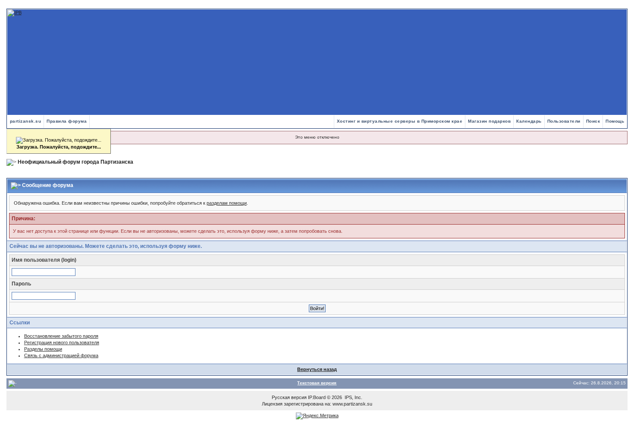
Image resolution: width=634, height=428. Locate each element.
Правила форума (67, 121)
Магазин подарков (489, 121)
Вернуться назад (317, 369)
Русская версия (289, 397)
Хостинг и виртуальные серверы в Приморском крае (400, 121)
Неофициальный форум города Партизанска (75, 162)
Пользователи (564, 121)
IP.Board (317, 397)
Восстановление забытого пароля (61, 336)
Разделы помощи (43, 349)
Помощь (615, 121)
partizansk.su (25, 121)
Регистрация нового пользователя (61, 342)
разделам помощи (227, 203)
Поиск (593, 121)
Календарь (529, 121)
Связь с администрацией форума (61, 355)
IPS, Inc (353, 397)
